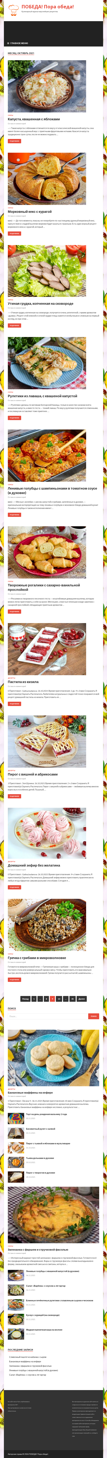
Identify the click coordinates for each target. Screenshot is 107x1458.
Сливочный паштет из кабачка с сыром (27, 1357)
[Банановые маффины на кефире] (53, 1086)
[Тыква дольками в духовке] (16, 1167)
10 (59, 999)
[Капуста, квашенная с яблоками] (53, 87)
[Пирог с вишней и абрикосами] (53, 742)
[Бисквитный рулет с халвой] (16, 1138)
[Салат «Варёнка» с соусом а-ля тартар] (16, 1295)
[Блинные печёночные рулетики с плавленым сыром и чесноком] (16, 1309)
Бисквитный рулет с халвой (40, 1129)
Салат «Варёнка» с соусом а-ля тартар (46, 1286)
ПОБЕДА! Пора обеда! (48, 6)
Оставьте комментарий (17, 124)
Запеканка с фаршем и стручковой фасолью (38, 1249)
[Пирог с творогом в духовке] (16, 1182)
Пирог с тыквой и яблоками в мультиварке (48, 1143)
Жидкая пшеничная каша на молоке (44, 1329)
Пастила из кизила (23, 682)
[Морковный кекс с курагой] (53, 180)
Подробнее (14, 141)
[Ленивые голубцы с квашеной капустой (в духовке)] (16, 1280)
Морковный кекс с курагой (30, 211)
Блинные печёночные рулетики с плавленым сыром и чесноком (59, 1300)
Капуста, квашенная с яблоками (34, 119)
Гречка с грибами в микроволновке (37, 958)
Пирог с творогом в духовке (40, 1172)
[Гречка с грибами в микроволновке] (53, 926)
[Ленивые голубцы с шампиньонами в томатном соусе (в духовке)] (53, 456)
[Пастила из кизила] (53, 650)
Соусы (10, 115)
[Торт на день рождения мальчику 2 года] (16, 1123)
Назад (25, 999)
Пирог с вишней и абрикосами (33, 774)
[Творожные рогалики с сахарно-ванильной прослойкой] (53, 553)
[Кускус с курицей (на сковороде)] (16, 1324)
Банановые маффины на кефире (30, 1092)
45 (72, 999)
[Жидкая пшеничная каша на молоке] (16, 1339)
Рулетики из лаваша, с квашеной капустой (42, 396)
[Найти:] (53, 1016)
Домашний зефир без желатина (34, 865)
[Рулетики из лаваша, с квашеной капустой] (53, 364)
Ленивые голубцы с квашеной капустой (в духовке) (52, 1271)
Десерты (11, 678)
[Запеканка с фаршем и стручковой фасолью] (53, 1243)
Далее (82, 999)
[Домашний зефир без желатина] (53, 834)
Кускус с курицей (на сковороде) (43, 1315)
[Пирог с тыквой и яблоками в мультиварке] (16, 1152)
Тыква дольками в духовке (40, 1158)
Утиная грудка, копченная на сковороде (40, 303)
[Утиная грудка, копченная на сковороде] (53, 272)
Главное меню (19, 43)
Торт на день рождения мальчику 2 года (46, 1114)
